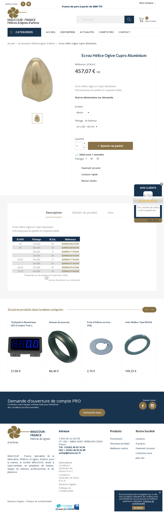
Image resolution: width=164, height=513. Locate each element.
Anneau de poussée (59, 322)
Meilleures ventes (119, 448)
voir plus (152, 220)
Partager (86, 159)
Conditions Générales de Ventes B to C (66, 468)
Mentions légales (67, 484)
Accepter (138, 507)
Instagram (28, 4)
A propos (140, 443)
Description (54, 212)
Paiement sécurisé (145, 448)
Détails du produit (84, 212)
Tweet (92, 159)
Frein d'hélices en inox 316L (99, 324)
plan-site (140, 457)
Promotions (116, 438)
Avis (110, 212)
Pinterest (98, 159)
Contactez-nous (92, 412)
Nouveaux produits (120, 443)
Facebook (23, 4)
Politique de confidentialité (66, 489)
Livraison (140, 438)
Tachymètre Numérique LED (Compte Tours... (23, 324)
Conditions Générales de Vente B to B (69, 477)
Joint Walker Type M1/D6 (138, 322)
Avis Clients (148, 187)
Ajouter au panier (112, 146)
